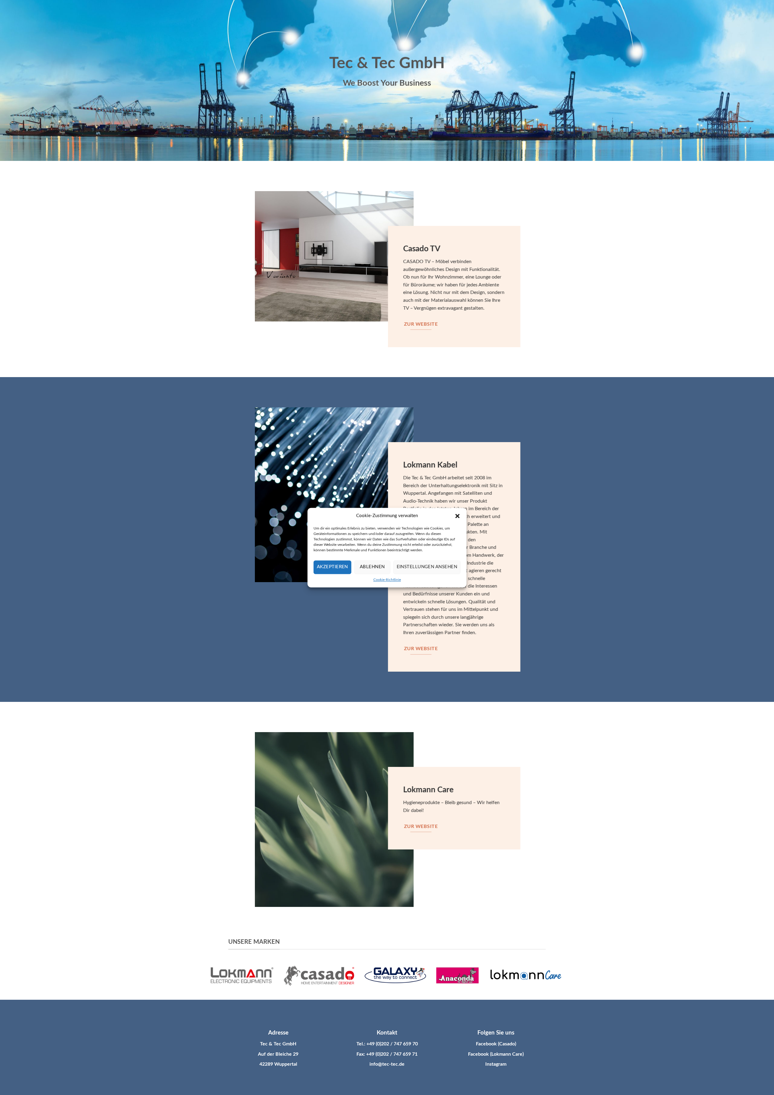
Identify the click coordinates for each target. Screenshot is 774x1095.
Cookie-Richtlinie (387, 580)
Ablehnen (372, 567)
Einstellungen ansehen (427, 567)
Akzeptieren (332, 567)
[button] (457, 516)
